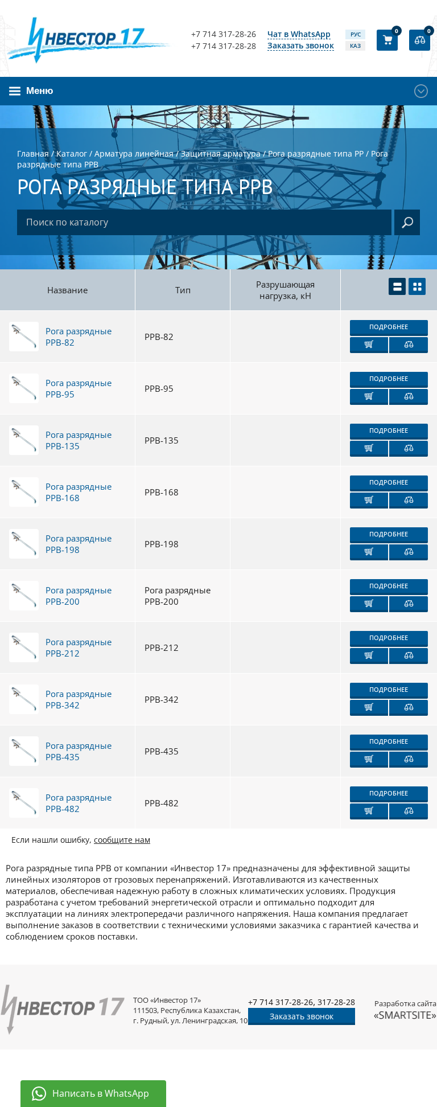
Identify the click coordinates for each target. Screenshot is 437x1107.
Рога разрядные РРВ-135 (79, 440)
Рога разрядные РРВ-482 (79, 803)
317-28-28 (336, 1002)
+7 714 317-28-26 (223, 34)
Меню (39, 90)
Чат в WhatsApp (299, 34)
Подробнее (388, 326)
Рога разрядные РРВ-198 (79, 543)
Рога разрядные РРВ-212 (79, 647)
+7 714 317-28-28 (223, 46)
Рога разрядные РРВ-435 (79, 751)
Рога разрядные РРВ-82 (79, 336)
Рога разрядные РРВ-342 (79, 699)
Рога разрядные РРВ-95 (79, 388)
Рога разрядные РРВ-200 (79, 595)
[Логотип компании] (92, 40)
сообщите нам (122, 839)
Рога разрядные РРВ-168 (79, 492)
